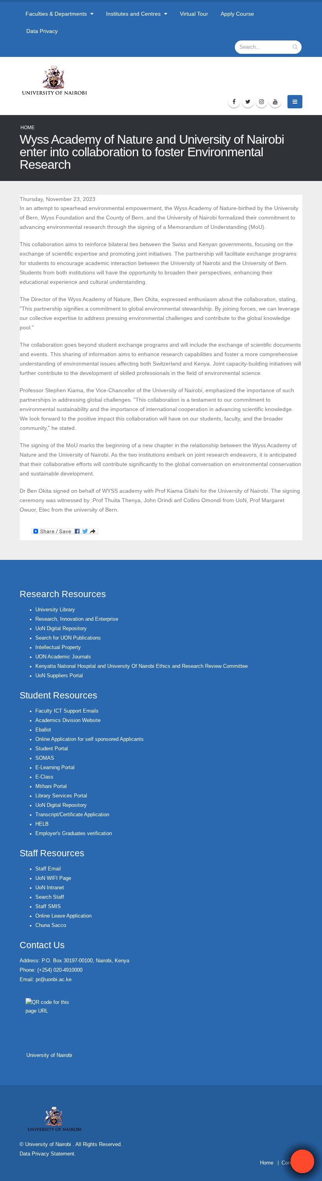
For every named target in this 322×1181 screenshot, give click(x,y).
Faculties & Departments (57, 14)
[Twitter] (248, 102)
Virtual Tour (194, 14)
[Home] (58, 80)
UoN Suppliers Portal (59, 675)
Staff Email (48, 869)
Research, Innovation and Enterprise (76, 619)
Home (27, 127)
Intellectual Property (58, 647)
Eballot (43, 730)
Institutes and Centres (134, 14)
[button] (302, 1161)
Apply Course (237, 14)
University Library (55, 609)
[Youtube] (275, 102)
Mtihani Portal (51, 786)
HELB (42, 824)
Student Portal (51, 748)
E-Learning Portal (55, 767)
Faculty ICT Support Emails (67, 711)
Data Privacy (42, 31)
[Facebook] (234, 102)
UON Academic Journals (63, 657)
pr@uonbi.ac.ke (53, 979)
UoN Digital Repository (61, 628)
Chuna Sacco (50, 925)
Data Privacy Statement (47, 1154)
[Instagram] (261, 102)
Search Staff (49, 897)
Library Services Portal (61, 796)
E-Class (44, 777)
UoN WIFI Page (53, 878)
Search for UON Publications (68, 638)
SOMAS (44, 758)
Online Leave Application (63, 916)
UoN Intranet (49, 887)
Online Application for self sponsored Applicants (89, 739)
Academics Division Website (68, 720)
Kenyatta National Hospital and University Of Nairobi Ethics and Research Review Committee (141, 666)
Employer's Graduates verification (73, 833)
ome (268, 1163)
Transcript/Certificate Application (72, 814)
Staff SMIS (48, 906)
